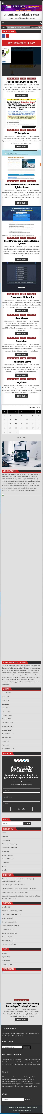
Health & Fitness (13, 78)
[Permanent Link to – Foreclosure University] (21, 277)
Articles (4, 870)
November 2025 (7, 726)
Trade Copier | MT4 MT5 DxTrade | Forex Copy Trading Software (21, 1005)
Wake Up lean (21, 133)
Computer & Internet (9, 847)
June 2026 (5, 700)
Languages (5, 862)
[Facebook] (38, 23)
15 (4, 424)
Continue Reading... (21, 95)
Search (26, 1047)
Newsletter (6, 960)
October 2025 (7, 730)
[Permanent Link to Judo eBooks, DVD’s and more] (21, 61)
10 (16, 420)
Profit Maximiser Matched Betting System (21, 242)
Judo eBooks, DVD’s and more (21, 81)
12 (27, 420)
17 (16, 424)
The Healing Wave (21, 361)
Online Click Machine (9, 892)
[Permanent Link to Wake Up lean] (21, 113)
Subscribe (21, 809)
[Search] (41, 23)
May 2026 (5, 704)
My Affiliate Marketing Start (21, 14)
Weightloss (31, 78)
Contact (4, 953)
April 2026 (5, 708)
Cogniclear (21, 341)
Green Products (7, 855)
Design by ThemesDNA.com (21, 1110)
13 (33, 420)
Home (4, 833)
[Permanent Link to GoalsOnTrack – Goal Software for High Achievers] (21, 164)
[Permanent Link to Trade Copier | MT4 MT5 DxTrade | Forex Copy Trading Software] (21, 984)
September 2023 (8, 748)
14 (38, 420)
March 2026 (6, 711)
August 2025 (6, 737)
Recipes (23, 78)
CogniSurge (21, 318)
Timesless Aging (7, 885)
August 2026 (6, 693)
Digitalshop (6, 836)
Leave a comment (34, 85)
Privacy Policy (7, 964)
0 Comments (32, 1009)
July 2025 (5, 741)
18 (21, 424)
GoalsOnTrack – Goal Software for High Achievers (21, 186)
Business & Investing (9, 844)
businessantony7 (9, 85)
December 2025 (7, 723)
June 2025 (5, 745)
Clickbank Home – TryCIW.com (13, 888)
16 (10, 424)
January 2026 (7, 719)
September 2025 (8, 734)
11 (21, 420)
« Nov (19, 438)
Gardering (5, 851)
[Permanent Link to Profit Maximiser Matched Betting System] (21, 221)
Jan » (24, 438)
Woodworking (7, 944)
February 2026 (7, 715)
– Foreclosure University (21, 297)
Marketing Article (8, 933)
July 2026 (5, 696)
